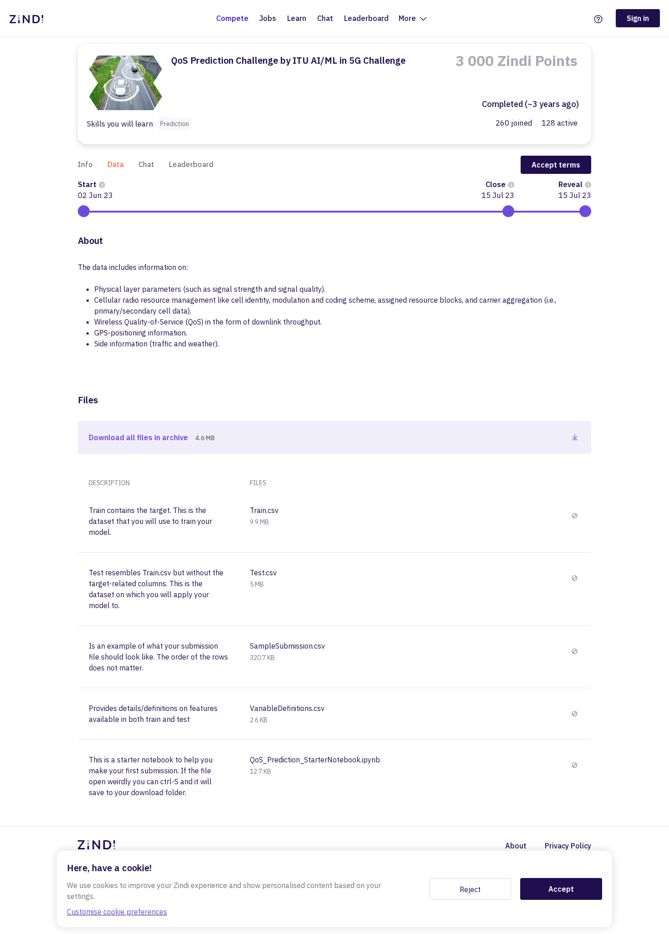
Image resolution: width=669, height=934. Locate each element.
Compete (232, 18)
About (516, 845)
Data (115, 164)
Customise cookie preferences (117, 911)
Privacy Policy (568, 845)
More (408, 18)
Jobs (267, 18)
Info (85, 164)
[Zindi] (28, 18)
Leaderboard (366, 18)
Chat (325, 18)
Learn (296, 18)
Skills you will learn (120, 124)
